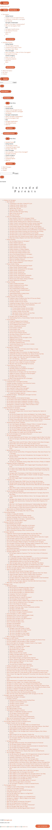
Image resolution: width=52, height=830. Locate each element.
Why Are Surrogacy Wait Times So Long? (17, 806)
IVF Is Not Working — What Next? (18, 358)
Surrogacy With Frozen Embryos (17, 376)
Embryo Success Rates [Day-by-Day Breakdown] (21, 305)
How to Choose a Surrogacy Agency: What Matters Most (21, 545)
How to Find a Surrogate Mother (12, 380)
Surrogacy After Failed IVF (16, 210)
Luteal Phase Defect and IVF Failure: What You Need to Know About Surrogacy (29, 442)
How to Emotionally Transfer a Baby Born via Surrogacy (21, 525)
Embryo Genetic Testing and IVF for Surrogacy (21, 269)
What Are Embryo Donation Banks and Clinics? (21, 257)
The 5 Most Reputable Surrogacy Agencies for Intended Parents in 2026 (25, 564)
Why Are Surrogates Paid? (12, 26)
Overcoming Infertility (9, 512)
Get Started (8, 21)
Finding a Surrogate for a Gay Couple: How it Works (20, 666)
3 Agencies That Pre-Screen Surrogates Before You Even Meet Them (24, 533)
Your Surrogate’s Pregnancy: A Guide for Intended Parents (24, 783)
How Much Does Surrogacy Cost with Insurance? (19, 618)
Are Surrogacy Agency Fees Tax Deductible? (20, 556)
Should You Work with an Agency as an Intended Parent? (21, 796)
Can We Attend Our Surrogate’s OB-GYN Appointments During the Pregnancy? (29, 754)
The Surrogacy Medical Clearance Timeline (20, 744)
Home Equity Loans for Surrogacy (18, 595)
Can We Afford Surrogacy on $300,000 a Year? (21, 589)
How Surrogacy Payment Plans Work (18, 599)
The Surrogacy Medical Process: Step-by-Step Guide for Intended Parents (25, 751)
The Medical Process (11, 30)
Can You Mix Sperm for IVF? (16, 648)
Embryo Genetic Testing (13, 264)
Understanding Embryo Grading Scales (19, 293)
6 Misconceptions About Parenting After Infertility (19, 515)
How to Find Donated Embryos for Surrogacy (20, 254)
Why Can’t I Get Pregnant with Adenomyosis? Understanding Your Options (28, 504)
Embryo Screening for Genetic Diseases (19, 277)
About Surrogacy (7, 70)
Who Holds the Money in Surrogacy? (18, 610)
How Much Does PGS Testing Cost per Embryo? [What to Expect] (26, 236)
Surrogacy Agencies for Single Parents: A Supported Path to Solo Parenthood (28, 577)
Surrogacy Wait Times (11, 49)
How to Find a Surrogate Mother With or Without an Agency (22, 391)
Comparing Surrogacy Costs (13, 47)
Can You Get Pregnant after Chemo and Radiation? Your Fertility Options (27, 414)
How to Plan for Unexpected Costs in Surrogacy (21, 602)
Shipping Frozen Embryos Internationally (19, 340)
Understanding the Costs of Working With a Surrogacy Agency (25, 559)
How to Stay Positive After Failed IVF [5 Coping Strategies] (24, 355)
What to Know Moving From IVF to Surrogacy (20, 378)
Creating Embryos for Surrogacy (17, 367)
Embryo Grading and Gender (16, 283)
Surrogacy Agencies (9, 532)
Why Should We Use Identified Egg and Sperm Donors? (21, 808)
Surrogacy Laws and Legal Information (13, 695)
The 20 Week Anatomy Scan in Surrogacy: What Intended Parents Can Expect (29, 765)
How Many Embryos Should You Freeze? (19, 334)
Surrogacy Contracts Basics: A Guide (18, 705)
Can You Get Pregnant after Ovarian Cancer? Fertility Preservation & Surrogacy (29, 416)
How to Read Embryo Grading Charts (18, 288)
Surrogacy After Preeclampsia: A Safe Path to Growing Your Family (26, 473)
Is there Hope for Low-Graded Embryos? (19, 290)
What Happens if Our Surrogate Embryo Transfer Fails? (23, 729)
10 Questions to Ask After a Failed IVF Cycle (20, 203)
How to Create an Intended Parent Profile (17, 389)
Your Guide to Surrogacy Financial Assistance (21, 612)
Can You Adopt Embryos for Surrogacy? (19, 241)
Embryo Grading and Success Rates (18, 285)
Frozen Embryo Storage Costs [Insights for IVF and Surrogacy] (25, 226)
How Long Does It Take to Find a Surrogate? (18, 52)
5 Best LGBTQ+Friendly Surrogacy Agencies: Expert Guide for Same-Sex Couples (27, 536)
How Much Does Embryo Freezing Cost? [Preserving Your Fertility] (26, 231)
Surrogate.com (4, 6)
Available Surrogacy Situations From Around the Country (21, 383)
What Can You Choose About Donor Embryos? (21, 260)
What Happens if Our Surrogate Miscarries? (20, 778)
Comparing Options (10, 59)
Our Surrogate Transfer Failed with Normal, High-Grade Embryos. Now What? (29, 726)
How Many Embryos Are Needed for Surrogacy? (21, 368)
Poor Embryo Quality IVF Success (21, 314)
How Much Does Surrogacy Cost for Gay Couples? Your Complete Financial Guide (27, 670)
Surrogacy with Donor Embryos (17, 375)
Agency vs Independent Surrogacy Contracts (20, 711)
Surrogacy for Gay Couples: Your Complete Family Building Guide (23, 682)
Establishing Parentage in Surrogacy (16, 697)
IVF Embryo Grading (14, 291)
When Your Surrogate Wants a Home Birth (20, 782)
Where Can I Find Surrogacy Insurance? (17, 719)
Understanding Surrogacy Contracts (16, 710)
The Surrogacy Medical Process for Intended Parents (17, 721)
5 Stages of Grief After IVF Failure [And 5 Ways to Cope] (23, 349)
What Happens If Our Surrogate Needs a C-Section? (22, 780)
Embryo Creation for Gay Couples (15, 644)
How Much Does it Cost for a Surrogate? (17, 617)
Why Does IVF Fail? (14, 215)
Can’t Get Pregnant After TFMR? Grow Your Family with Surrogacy (26, 481)
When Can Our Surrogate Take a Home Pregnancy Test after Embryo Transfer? (29, 736)
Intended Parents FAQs (12, 795)
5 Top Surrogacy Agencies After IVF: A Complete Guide (20, 538)
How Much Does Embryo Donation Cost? (19, 252)
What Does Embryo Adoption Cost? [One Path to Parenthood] (24, 238)
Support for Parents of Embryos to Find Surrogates (22, 373)
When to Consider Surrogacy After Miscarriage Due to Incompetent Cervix (28, 489)
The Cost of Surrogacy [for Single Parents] (20, 630)
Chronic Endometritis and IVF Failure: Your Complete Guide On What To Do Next (29, 437)
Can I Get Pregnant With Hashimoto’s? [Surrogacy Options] (24, 425)
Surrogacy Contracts (12, 698)
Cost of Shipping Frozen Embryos (17, 324)
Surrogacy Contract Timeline (16, 703)
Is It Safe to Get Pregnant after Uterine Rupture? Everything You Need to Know (29, 468)
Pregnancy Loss (11, 479)
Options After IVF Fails (15, 208)
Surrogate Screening (11, 54)
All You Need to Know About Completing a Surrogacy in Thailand (23, 403)
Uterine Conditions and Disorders (15, 491)
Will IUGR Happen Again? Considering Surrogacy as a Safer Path (26, 478)
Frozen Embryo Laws (14, 329)
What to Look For (10, 57)
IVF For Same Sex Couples (16, 662)
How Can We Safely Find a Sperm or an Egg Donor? (20, 793)
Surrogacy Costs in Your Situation (15, 626)
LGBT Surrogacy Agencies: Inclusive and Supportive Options (24, 576)
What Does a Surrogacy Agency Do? (16, 582)
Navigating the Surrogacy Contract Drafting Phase (22, 700)
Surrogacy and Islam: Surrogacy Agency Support (21, 579)
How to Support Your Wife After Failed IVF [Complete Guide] (24, 357)
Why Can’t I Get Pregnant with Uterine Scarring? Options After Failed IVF (27, 505)
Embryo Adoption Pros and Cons (17, 244)
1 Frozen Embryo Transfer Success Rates (22, 308)
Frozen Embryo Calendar (15, 327)
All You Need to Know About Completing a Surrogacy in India (22, 399)
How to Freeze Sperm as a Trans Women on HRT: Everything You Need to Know (27, 672)
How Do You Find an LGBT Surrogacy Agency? (18, 667)
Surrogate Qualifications (12, 29)
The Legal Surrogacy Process (14, 708)
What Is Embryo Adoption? (16, 262)
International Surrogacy (10, 396)
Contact (5, 74)
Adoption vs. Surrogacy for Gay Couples (19, 646)
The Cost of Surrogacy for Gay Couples (19, 633)
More (6, 34)
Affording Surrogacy (12, 586)
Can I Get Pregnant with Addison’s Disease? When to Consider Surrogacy (28, 424)
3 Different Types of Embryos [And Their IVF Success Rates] (24, 298)
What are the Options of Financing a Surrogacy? (19, 801)
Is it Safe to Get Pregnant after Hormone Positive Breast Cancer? (26, 421)
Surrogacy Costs (8, 584)
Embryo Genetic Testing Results (17, 273)
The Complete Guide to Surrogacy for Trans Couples (20, 690)
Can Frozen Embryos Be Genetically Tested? (20, 265)
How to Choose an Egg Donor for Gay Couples (21, 661)
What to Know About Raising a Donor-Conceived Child (20, 530)
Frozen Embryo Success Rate (17, 331)
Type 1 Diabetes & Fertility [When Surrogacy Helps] (22, 430)
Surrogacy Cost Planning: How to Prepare (20, 605)
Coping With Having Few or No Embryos (19, 322)
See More (10, 128)
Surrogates (6, 14)
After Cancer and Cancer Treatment (16, 409)
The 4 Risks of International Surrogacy (16, 406)
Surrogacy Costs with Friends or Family (19, 628)
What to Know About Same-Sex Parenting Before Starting (21, 692)
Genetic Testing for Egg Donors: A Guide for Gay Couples (23, 659)
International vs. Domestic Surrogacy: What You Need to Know (22, 404)
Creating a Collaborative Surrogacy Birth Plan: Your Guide (24, 755)
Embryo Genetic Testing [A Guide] (18, 267)
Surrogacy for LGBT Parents (11, 638)
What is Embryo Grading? (15, 295)
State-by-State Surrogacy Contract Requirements (21, 716)
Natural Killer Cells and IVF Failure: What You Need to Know (24, 443)
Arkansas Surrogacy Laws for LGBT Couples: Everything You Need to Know (26, 639)
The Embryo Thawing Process (17, 342)
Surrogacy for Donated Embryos (17, 255)
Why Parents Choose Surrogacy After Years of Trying (20, 510)
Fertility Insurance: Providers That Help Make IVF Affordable (24, 224)
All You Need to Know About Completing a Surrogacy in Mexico (22, 401)
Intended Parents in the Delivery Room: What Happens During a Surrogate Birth (29, 762)
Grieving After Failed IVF (13, 347)
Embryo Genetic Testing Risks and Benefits (20, 275)
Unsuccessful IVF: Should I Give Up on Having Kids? (22, 360)
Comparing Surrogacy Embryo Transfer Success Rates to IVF (25, 303)
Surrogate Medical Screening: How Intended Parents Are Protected (26, 742)
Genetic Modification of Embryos (17, 280)
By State (5, 72)
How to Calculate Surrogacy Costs (15, 621)
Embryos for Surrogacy (10, 200)
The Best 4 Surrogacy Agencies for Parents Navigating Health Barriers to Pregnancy (28, 566)
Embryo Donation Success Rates (17, 247)
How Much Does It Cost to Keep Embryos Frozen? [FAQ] (23, 233)
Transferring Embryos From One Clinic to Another (21, 344)
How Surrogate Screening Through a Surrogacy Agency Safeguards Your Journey (27, 543)
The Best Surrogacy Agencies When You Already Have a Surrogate (23, 568)
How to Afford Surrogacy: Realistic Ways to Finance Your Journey (26, 600)
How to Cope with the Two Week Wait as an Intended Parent (24, 724)
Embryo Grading (11, 282)
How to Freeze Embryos (15, 336)
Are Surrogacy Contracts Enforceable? (19, 713)
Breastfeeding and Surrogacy (14, 523)
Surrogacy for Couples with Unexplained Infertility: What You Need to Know (28, 445)
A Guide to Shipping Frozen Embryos (18, 321)
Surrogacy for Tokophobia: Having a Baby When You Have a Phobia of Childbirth (29, 461)
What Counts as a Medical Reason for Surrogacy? (19, 509)
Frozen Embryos (11, 319)
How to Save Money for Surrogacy (18, 603)
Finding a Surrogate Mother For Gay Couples (20, 654)
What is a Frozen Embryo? (16, 345)
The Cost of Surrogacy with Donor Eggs (19, 635)
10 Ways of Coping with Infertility (15, 514)
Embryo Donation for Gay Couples (18, 652)
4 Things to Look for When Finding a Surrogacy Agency (21, 786)
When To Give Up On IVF (15, 213)
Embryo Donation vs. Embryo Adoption (19, 249)
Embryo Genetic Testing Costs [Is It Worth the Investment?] (24, 221)
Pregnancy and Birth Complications (16, 463)
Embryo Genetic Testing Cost (16, 272)
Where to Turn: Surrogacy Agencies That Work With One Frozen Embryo (27, 581)
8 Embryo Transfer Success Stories (18, 301)
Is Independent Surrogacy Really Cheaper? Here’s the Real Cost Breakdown (28, 558)
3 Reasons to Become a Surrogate (15, 19)
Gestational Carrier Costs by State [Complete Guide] (20, 615)
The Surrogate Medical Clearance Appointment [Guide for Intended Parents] (28, 746)
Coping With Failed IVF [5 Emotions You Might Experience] (24, 352)
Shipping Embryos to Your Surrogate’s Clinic (20, 337)
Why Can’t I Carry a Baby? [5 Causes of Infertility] (22, 362)
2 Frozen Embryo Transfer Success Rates (22, 309)
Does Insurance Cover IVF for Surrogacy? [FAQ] (21, 218)
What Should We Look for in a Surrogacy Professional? (21, 804)
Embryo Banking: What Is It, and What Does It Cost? (22, 220)
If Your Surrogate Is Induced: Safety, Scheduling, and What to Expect (26, 760)
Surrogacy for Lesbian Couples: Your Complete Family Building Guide (24, 684)
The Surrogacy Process (12, 45)
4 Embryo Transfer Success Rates (18, 300)
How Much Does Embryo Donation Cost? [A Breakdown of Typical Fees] (27, 229)
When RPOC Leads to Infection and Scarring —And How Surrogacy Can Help (29, 487)
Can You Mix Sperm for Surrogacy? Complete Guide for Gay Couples (24, 643)
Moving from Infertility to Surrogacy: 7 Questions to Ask (21, 519)
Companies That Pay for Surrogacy (18, 594)
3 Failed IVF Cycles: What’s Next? (18, 206)
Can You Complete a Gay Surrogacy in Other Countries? (21, 641)
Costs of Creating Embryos (13, 216)
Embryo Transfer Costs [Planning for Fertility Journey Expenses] (25, 223)
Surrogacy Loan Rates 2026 (16, 608)
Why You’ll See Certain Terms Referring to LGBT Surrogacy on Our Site (25, 693)
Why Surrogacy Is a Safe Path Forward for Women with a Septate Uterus (27, 507)
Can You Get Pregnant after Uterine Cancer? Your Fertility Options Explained (28, 417)
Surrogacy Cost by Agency (13, 625)
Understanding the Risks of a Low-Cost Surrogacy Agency (24, 561)
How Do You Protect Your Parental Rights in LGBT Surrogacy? (22, 669)
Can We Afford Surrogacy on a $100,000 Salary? (21, 590)
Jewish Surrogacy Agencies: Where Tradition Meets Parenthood (25, 574)
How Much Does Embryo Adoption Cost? (19, 251)
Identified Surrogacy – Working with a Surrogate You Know (21, 394)
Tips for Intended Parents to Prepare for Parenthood (20, 528)
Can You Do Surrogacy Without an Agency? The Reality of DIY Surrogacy (25, 541)
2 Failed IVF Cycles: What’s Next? (18, 205)
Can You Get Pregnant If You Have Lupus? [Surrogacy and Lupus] (26, 427)
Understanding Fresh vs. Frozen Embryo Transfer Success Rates (26, 318)
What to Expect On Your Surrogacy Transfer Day (21, 734)
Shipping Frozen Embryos (15, 339)
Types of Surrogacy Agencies (14, 569)
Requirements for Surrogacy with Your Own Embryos (22, 371)
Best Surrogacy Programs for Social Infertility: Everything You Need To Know (26, 540)
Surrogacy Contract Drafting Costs (18, 702)
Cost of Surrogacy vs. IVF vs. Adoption (16, 613)
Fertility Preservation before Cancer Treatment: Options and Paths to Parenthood (29, 419)
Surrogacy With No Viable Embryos (18, 316)
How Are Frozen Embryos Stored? (18, 332)
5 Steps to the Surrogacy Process (15, 788)
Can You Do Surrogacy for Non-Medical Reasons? (19, 434)
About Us (8, 32)
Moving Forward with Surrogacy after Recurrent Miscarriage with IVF (26, 483)
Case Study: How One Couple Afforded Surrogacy (19, 790)
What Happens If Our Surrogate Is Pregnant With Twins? (23, 777)
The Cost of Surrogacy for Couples (18, 631)
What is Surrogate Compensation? (15, 24)
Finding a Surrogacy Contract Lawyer (18, 715)
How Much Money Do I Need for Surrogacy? (20, 597)
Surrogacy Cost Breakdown (14, 623)
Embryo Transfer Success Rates (15, 296)
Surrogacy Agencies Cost (13, 551)
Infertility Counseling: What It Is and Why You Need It (20, 517)
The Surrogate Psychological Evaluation (19, 747)
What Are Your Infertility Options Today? (17, 520)
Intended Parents (7, 42)
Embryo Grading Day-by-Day (16, 287)
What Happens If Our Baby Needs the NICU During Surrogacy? (25, 775)
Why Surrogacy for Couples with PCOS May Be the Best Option (25, 432)
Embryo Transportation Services (17, 326)
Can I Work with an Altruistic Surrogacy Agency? (21, 571)
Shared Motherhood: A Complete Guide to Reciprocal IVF (21, 680)
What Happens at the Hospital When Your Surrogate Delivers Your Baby (27, 773)
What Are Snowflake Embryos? (17, 259)
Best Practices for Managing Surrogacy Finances (21, 587)
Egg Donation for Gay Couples (17, 649)
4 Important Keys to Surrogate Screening (17, 381)
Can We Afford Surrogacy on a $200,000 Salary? (21, 592)
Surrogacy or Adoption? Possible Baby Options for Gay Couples (23, 688)
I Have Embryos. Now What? (14, 365)
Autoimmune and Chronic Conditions (16, 422)
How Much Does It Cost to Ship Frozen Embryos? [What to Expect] (26, 234)
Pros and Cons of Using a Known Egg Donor (20, 664)
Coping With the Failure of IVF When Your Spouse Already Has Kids (26, 354)
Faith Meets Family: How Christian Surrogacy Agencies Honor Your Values (28, 572)
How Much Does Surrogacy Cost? (15, 620)
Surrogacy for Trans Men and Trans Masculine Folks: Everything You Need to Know (28, 685)
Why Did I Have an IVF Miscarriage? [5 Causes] (21, 363)
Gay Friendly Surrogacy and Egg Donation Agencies (22, 657)
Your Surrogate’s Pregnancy (14, 752)
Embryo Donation (11, 239)
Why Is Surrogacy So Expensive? (15, 636)
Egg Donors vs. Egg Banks (16, 651)
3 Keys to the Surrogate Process (14, 17)
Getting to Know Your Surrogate (15, 385)
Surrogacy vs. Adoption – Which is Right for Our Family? (21, 798)
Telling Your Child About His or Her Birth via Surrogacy (20, 527)
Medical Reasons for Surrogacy (12, 407)
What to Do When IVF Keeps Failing (18, 211)
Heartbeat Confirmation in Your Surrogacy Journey (22, 757)
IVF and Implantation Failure (14, 435)
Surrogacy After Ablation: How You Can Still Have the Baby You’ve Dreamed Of (29, 499)
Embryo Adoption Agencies (16, 242)
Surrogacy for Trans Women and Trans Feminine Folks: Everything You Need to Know (28, 687)
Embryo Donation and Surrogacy (17, 246)
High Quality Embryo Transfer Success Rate (23, 313)
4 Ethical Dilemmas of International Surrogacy (18, 398)
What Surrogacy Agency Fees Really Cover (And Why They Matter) (26, 563)
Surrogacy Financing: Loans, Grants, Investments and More (24, 607)
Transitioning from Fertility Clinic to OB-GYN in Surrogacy (24, 770)
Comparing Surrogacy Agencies (17, 393)
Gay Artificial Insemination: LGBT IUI (18, 656)
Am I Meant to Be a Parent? (16, 350)
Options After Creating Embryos (17, 370)
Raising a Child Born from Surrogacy (13, 522)
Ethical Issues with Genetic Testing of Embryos (21, 278)
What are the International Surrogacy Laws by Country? (21, 718)
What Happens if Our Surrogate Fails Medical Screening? (23, 749)
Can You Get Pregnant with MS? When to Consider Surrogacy (25, 429)
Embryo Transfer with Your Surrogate (16, 723)
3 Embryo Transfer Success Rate (20, 311)
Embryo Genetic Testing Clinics (17, 270)
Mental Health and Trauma (13, 450)
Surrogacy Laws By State (13, 706)
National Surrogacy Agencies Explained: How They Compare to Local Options (26, 550)
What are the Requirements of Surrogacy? (17, 803)
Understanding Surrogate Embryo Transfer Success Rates (24, 728)
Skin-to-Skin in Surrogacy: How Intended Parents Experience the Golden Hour (29, 764)
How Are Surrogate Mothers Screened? (16, 386)
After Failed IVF (11, 202)
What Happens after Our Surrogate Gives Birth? (21, 772)
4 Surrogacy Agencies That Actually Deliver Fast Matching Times (23, 535)
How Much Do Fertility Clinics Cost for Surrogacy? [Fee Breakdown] (26, 228)
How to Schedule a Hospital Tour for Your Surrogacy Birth (23, 759)
